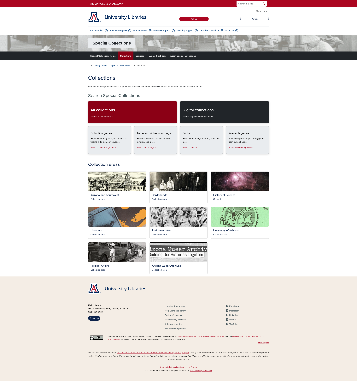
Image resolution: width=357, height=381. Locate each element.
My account (261, 11)
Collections (125, 56)
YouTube (233, 324)
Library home (100, 65)
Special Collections (120, 65)
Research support (162, 30)
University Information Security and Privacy (178, 367)
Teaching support (185, 30)
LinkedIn (233, 315)
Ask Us (194, 19)
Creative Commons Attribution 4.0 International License (200, 336)
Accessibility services (175, 319)
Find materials (96, 30)
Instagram (234, 310)
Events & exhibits (157, 56)
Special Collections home (103, 56)
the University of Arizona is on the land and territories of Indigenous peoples (153, 352)
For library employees (175, 328)
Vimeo (232, 319)
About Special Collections (183, 56)
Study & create (140, 30)
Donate (254, 19)
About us (229, 30)
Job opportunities (173, 324)
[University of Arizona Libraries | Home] (117, 17)
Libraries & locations (209, 30)
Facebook (234, 306)
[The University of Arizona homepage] (106, 3)
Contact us (94, 318)
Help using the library (175, 310)
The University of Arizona (201, 370)
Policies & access (173, 315)
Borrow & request (118, 30)
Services (140, 56)
